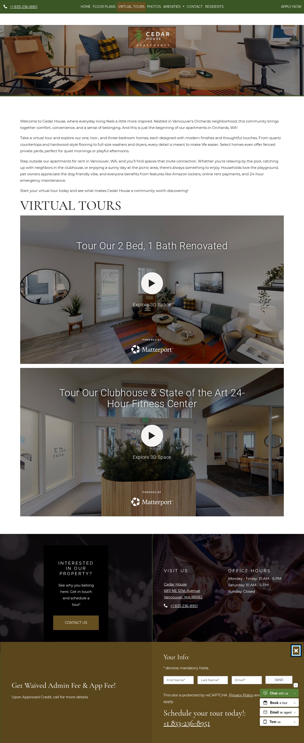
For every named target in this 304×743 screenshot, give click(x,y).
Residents (214, 7)
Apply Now (291, 7)
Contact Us (76, 623)
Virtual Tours (131, 7)
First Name (176, 680)
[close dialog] (296, 650)
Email (240, 680)
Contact (195, 7)
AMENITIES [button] (172, 7)
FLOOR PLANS (104, 7)
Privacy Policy (241, 695)
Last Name (210, 680)
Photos (154, 7)
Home (86, 7)
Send (279, 680)
